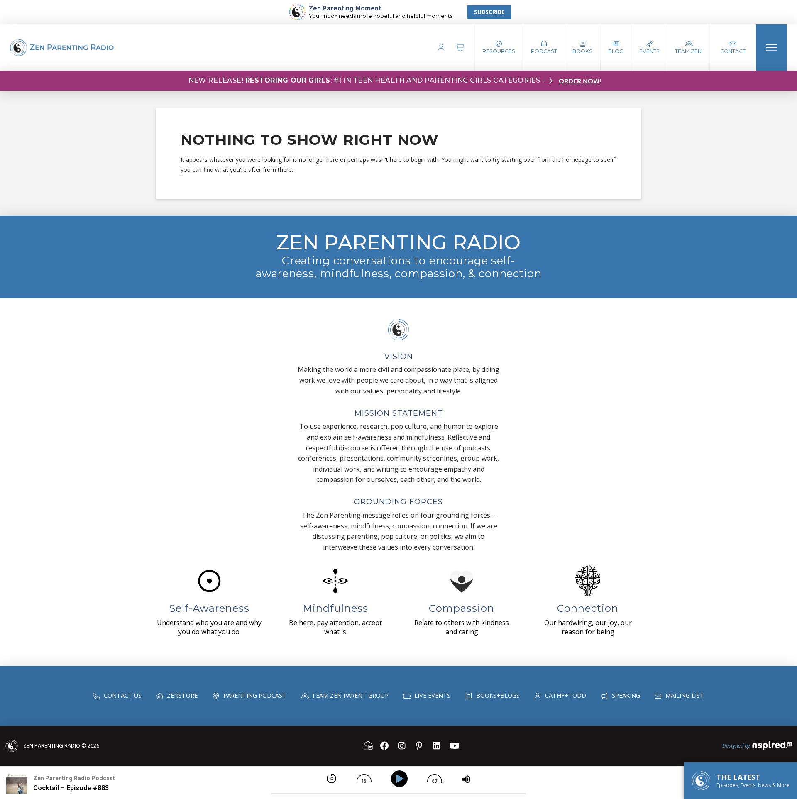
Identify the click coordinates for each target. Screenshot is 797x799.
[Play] (400, 779)
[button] (544, 47)
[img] (331, 778)
